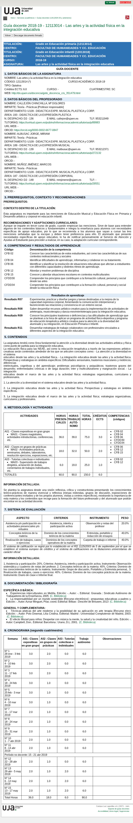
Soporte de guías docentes (118, 809)
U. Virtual (110, 2)
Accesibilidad (103, 811)
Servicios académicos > (26, 18)
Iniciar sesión (125, 2)
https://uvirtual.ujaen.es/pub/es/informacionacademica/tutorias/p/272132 (60, 153)
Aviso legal (113, 811)
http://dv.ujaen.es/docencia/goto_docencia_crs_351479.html (46, 93)
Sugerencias (124, 811)
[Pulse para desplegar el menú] (3, 18)
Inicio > (13, 18)
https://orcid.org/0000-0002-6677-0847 (36, 130)
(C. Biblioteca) (58, 596)
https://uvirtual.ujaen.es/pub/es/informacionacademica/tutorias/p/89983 (59, 122)
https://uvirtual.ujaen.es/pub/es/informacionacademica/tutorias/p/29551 (59, 183)
